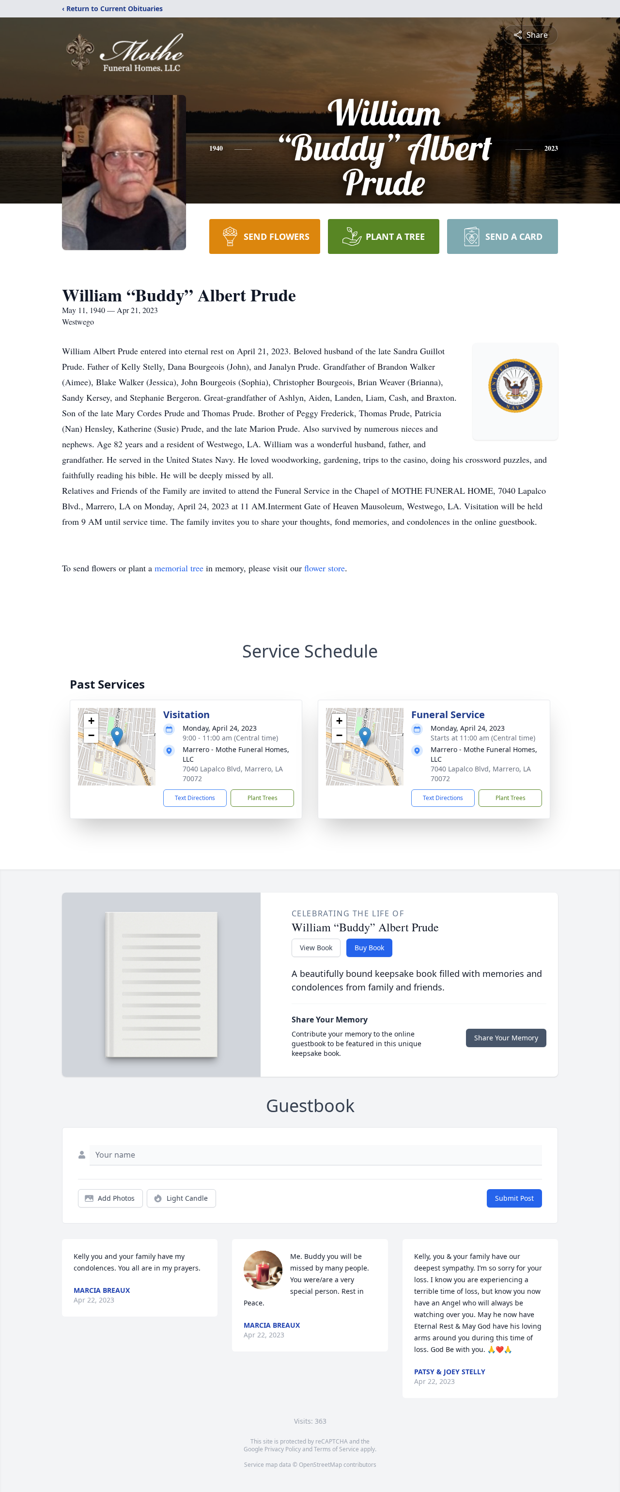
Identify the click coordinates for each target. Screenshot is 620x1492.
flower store (324, 568)
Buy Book (369, 947)
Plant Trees (263, 798)
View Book (316, 947)
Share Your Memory (506, 1037)
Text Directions (195, 798)
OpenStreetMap (320, 1465)
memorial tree (179, 568)
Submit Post (514, 1198)
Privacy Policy (282, 1449)
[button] (117, 737)
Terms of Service (336, 1449)
